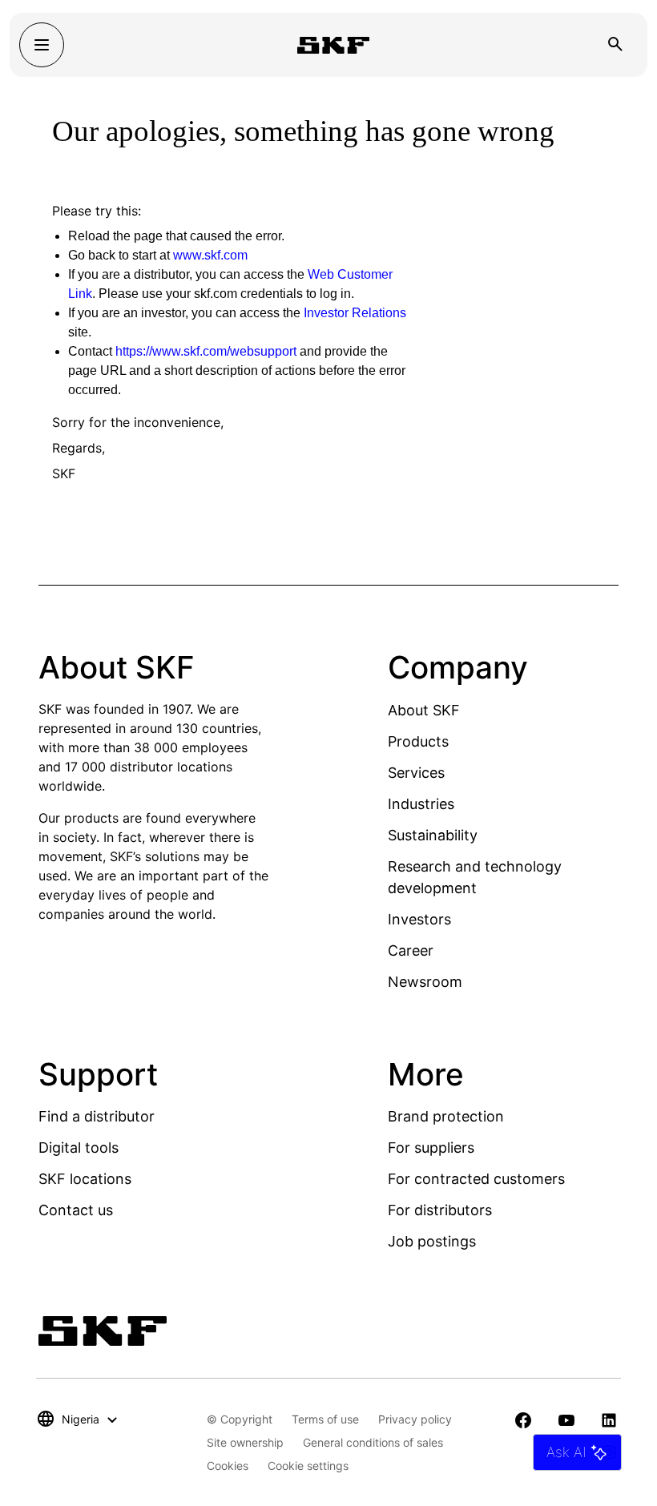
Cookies (227, 1465)
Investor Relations (355, 313)
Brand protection (446, 1116)
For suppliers (431, 1147)
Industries (421, 803)
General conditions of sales (373, 1442)
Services (416, 772)
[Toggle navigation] (41, 45)
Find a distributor (96, 1116)
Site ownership (245, 1442)
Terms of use (325, 1419)
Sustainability (433, 835)
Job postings (432, 1241)
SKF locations (84, 1178)
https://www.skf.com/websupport (205, 351)
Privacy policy (415, 1419)
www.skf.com (210, 255)
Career (410, 950)
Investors (419, 919)
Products (418, 741)
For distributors (440, 1210)
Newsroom (425, 981)
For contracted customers (476, 1178)
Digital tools (78, 1147)
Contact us (75, 1210)
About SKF (424, 710)
